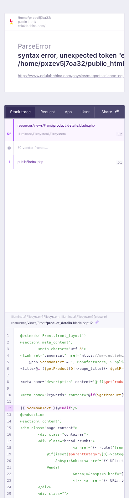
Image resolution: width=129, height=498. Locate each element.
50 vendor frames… (33, 148)
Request (47, 111)
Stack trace (20, 111)
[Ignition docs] (13, 22)
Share (107, 111)
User (85, 111)
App (68, 111)
